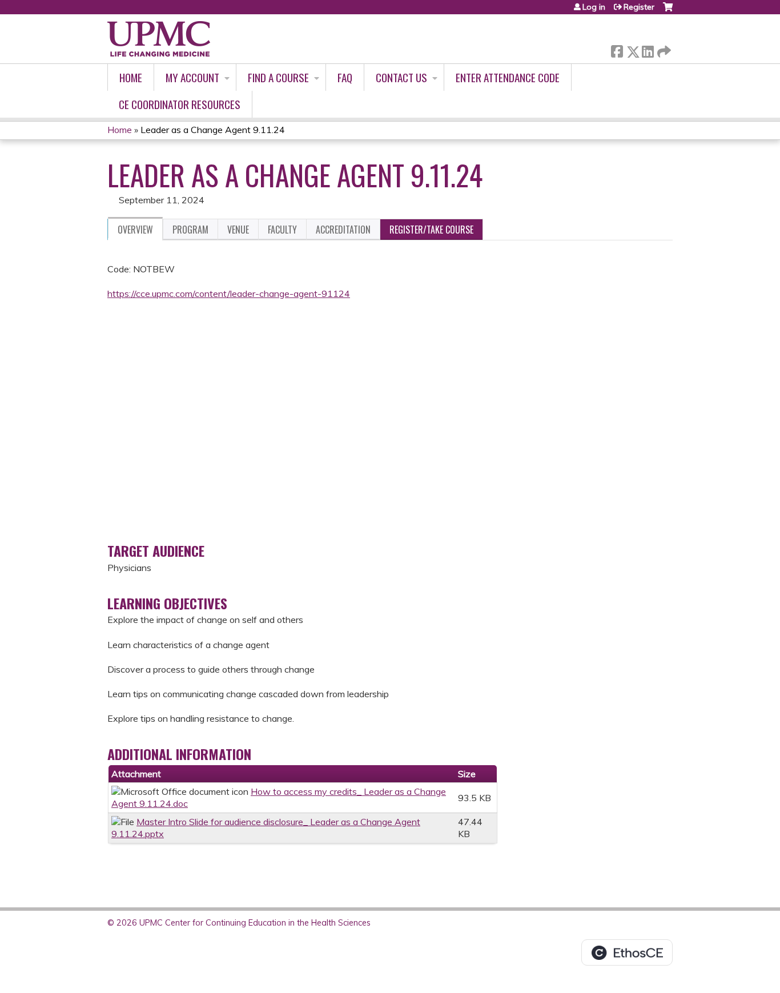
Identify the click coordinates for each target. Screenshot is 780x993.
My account (192, 77)
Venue (238, 229)
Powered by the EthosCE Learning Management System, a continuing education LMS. (627, 952)
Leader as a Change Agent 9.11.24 (212, 129)
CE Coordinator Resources (179, 104)
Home (130, 77)
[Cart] (668, 11)
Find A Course (278, 77)
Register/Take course (431, 229)
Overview (135, 229)
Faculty (282, 229)
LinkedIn (647, 49)
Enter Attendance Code (508, 77)
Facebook (616, 49)
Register (639, 7)
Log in (593, 7)
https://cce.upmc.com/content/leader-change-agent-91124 (228, 293)
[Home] (158, 38)
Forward (663, 49)
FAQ (344, 77)
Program (190, 229)
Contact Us (401, 77)
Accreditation (343, 229)
